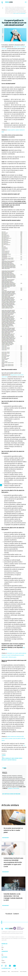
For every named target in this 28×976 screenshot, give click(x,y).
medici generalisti (6, 758)
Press (3, 947)
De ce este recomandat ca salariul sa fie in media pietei (13, 830)
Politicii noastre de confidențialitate (19, 13)
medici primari (15, 758)
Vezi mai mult (5, 837)
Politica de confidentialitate (23, 971)
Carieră (4, 755)
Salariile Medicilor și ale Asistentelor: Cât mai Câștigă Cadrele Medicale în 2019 (13, 897)
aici (24, 647)
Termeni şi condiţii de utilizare (14, 971)
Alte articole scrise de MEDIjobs (11, 793)
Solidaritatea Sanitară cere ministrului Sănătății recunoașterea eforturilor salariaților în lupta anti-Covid (13, 862)
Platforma (4, 957)
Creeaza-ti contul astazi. (13, 788)
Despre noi (4, 943)
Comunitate (5, 951)
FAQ (2, 949)
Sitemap (9, 971)
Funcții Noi (3, 962)
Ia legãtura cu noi (6, 968)
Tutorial (3, 960)
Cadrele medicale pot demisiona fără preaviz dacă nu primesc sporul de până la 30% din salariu (13, 738)
